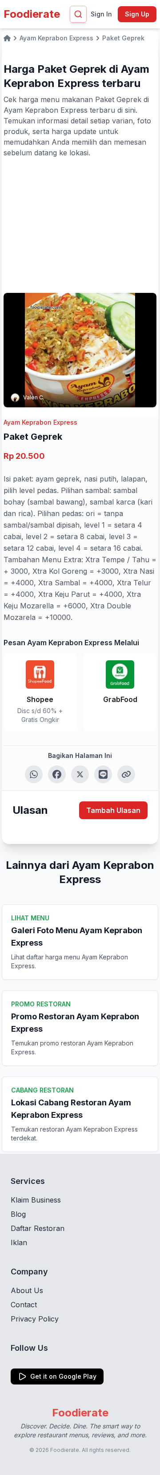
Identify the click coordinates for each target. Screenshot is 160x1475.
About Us (27, 1290)
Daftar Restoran (37, 1228)
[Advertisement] (80, 224)
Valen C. (33, 397)
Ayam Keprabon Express (40, 422)
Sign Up (137, 14)
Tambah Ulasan (113, 810)
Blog (18, 1214)
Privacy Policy (35, 1318)
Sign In (101, 14)
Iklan (19, 1242)
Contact (24, 1304)
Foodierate (32, 14)
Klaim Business (36, 1199)
